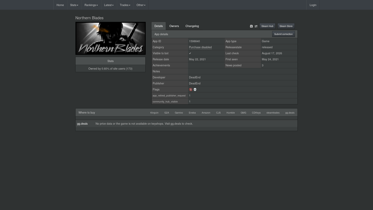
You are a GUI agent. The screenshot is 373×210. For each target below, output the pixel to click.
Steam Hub (267, 26)
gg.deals (82, 123)
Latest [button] (108, 5)
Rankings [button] (90, 5)
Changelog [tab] (192, 26)
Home (60, 5)
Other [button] (140, 5)
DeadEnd (194, 77)
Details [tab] (158, 26)
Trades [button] (124, 5)
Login (313, 5)
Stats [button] (73, 5)
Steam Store (286, 26)
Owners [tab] (174, 26)
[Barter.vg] (256, 26)
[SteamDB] (251, 26)
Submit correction (283, 34)
